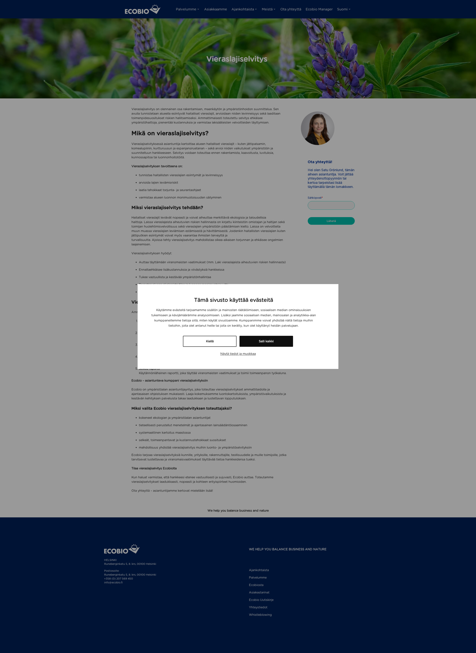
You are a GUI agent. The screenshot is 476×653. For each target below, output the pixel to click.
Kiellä (210, 341)
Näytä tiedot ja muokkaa (238, 354)
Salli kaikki (266, 341)
